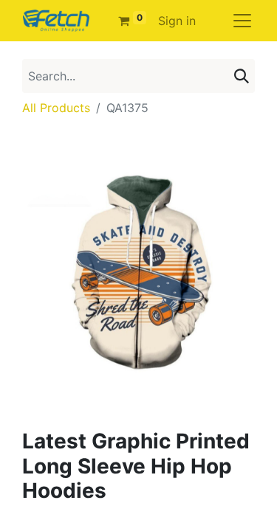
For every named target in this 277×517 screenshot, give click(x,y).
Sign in (177, 20)
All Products (56, 107)
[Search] (241, 76)
